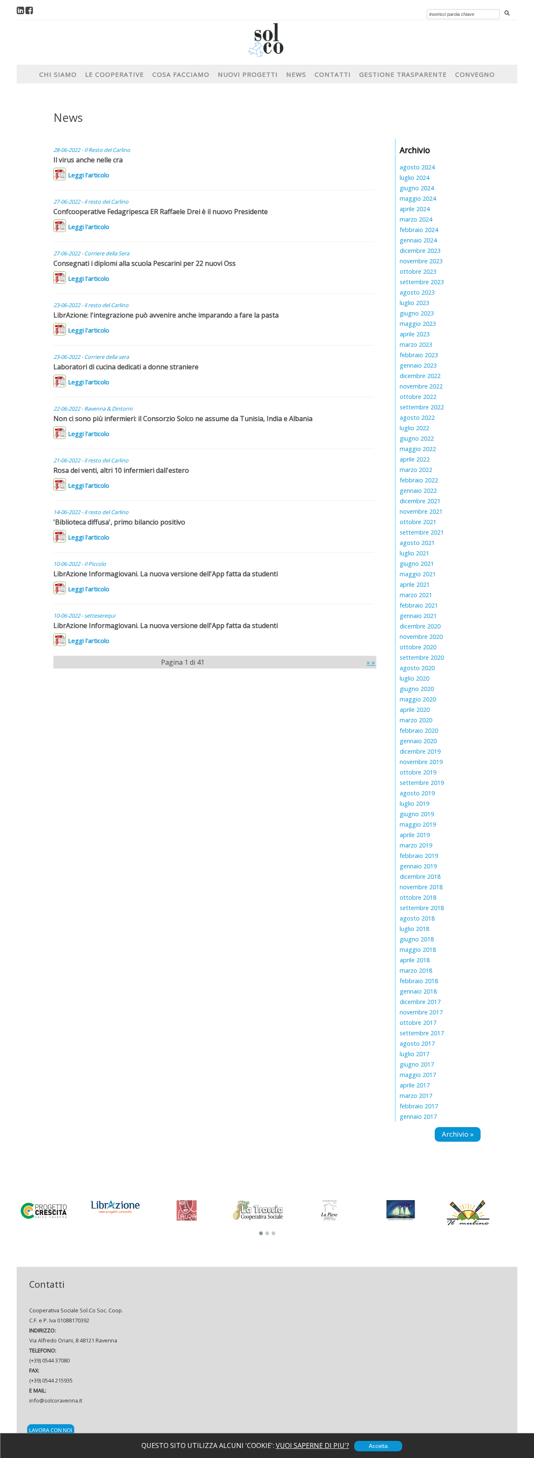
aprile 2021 (415, 584)
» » (371, 662)
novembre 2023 (421, 261)
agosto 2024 (417, 167)
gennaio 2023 (418, 365)
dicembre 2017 (420, 1002)
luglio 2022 (414, 428)
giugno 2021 (417, 564)
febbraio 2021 (419, 605)
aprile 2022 (415, 459)
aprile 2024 (415, 209)
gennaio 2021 (418, 616)
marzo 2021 (416, 595)
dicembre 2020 (420, 626)
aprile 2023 (415, 334)
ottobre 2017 (418, 1023)
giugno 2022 (417, 438)
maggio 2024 (418, 198)
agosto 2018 (417, 918)
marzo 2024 (416, 219)
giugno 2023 (417, 313)
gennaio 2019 (418, 866)
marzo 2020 (416, 720)
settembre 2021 (422, 532)
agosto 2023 (417, 292)
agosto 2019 (417, 793)
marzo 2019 (416, 845)
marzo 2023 (416, 344)
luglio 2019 (414, 803)
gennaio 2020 (418, 741)
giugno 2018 (417, 939)
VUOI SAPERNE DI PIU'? (312, 1445)
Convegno (475, 74)
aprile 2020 (415, 710)
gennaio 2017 (418, 1116)
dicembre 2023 (420, 251)
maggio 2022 (418, 449)
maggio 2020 (418, 699)
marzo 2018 (416, 970)
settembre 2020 (422, 657)
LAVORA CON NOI (50, 1430)
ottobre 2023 (418, 271)
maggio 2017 (418, 1075)
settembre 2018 (422, 908)
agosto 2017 (417, 1043)
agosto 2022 (417, 417)
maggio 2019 (418, 824)
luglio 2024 (414, 178)
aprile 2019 (415, 835)
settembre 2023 (422, 282)
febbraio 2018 (419, 981)
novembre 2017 (421, 1012)
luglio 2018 (414, 929)
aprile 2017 (415, 1085)
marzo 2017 (416, 1096)
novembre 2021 (421, 511)
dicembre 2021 (420, 501)
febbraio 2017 (419, 1106)
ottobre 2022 (418, 397)
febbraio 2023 (419, 355)
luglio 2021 (414, 553)
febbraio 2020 (419, 730)
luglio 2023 (414, 303)
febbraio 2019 (419, 856)
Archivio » (458, 1134)
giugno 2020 (417, 689)
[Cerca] (506, 13)
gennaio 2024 (418, 240)
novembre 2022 (421, 386)
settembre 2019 (422, 783)
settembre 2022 (422, 407)
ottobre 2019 (418, 772)
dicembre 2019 (420, 751)
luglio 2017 (414, 1054)
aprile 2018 (415, 960)
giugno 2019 (417, 814)
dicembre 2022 (420, 376)
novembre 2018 (421, 887)
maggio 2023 (418, 324)
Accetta (378, 1446)
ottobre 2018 (418, 897)
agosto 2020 (417, 668)
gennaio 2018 (418, 991)
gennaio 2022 (418, 490)
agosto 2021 (417, 543)
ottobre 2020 (418, 647)
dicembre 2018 (420, 876)
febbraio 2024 (419, 230)
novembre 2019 (421, 762)
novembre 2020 (421, 637)
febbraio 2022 (419, 480)
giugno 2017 (417, 1064)
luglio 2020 (414, 678)
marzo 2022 (416, 470)
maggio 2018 (418, 950)
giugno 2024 (417, 188)
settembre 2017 (422, 1033)
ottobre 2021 (418, 522)
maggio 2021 (418, 574)
